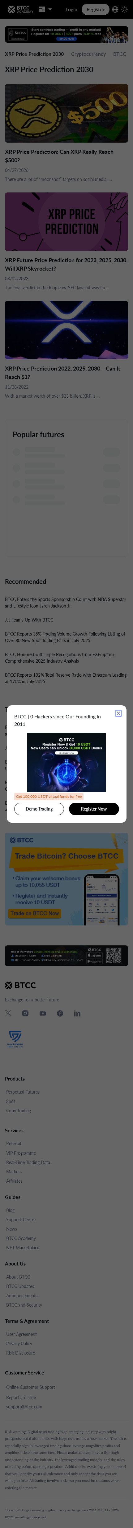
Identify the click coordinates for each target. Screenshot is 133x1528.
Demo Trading (39, 808)
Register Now (94, 808)
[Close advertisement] (118, 713)
